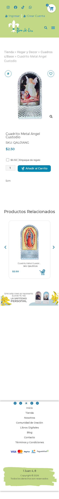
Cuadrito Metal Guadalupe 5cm (32, 263)
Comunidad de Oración (29, 422)
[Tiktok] (23, 7)
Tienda (9, 52)
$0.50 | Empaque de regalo (25, 160)
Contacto (29, 437)
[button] (46, 27)
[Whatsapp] (30, 7)
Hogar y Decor (27, 52)
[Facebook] (15, 7)
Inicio (29, 407)
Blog (29, 432)
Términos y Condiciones (29, 442)
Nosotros (29, 417)
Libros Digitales (29, 427)
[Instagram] (8, 7)
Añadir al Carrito (37, 168)
